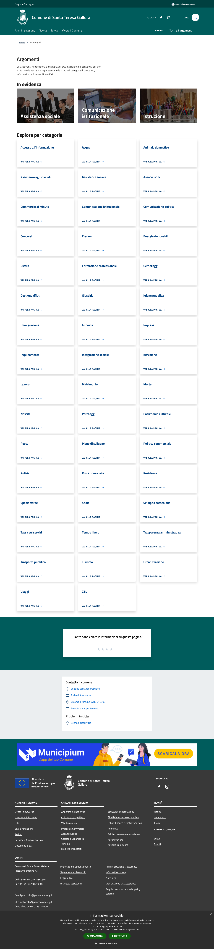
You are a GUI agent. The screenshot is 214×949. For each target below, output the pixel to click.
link (137, 929)
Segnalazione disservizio (73, 872)
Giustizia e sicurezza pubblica (123, 817)
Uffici (17, 823)
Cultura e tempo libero (73, 817)
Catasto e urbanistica (72, 839)
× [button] (210, 914)
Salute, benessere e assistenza (124, 834)
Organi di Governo (24, 812)
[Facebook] (160, 17)
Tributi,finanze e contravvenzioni (125, 823)
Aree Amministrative (26, 817)
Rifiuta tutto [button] (119, 936)
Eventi (157, 844)
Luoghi (157, 838)
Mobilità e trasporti (71, 849)
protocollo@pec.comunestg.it (36, 902)
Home (22, 42)
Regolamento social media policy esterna (123, 891)
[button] (107, 943)
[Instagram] (167, 17)
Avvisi (157, 823)
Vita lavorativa (69, 823)
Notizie (158, 812)
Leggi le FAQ (66, 878)
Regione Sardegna (24, 4)
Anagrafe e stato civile (73, 812)
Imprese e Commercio (72, 829)
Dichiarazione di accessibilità (121, 883)
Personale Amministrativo (29, 840)
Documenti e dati (24, 845)
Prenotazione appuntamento (75, 866)
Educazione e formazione (121, 811)
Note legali (111, 878)
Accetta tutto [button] (95, 936)
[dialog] (107, 930)
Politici (18, 834)
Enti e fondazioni (24, 829)
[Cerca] (195, 17)
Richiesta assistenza (71, 883)
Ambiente (113, 828)
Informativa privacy (116, 872)
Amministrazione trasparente (121, 866)
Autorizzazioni (115, 840)
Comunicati (160, 817)
